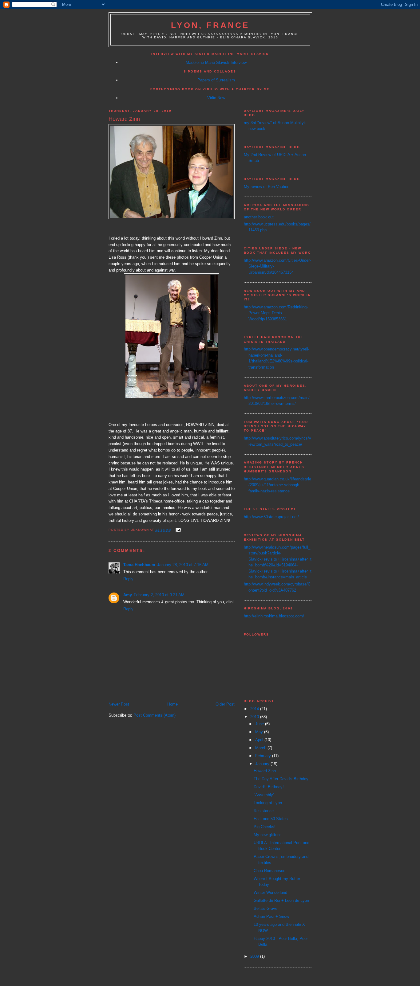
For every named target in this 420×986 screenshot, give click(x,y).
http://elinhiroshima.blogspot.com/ (274, 616)
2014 (255, 708)
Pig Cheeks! (264, 826)
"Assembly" (264, 794)
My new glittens (268, 834)
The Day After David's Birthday (281, 779)
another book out (259, 217)
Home (172, 704)
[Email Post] (177, 530)
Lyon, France (210, 25)
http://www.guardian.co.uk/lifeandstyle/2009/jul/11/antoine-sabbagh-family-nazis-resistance (277, 485)
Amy (127, 595)
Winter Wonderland (270, 892)
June (260, 724)
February (263, 755)
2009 (255, 956)
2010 (255, 716)
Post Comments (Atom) (154, 715)
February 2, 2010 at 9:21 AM (159, 595)
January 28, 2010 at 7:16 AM (182, 564)
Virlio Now (216, 98)
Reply (128, 579)
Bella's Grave (265, 908)
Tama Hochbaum (139, 564)
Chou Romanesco (269, 870)
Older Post (225, 704)
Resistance (264, 810)
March (261, 747)
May (259, 732)
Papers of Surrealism (216, 80)
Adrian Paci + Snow (271, 916)
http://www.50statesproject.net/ (271, 517)
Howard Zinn (265, 771)
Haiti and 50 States (271, 818)
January (263, 763)
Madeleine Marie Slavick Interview (216, 62)
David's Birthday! (269, 786)
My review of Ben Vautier (266, 186)
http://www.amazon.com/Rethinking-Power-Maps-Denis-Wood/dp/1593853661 (276, 313)
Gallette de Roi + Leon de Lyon (281, 900)
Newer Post (119, 704)
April (259, 740)
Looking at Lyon (268, 802)
